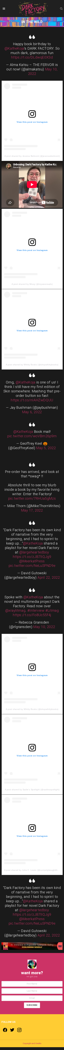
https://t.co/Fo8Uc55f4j (32, 615)
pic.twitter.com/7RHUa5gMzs (32, 498)
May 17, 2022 (32, 510)
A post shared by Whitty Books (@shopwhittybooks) (32, 364)
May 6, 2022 (32, 412)
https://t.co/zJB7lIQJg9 (32, 557)
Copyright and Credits (32, 1043)
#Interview (36, 610)
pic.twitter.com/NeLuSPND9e (32, 566)
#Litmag (52, 610)
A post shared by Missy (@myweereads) (32, 284)
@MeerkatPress (32, 561)
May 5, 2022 (46, 448)
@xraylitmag (15, 610)
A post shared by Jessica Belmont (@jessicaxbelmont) (32, 156)
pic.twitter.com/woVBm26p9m (32, 436)
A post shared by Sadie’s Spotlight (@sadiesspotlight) (32, 789)
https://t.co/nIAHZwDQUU (32, 400)
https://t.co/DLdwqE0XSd (32, 57)
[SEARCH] (61, 8)
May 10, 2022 (44, 627)
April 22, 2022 (49, 577)
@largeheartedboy (34, 552)
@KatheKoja (14, 48)
